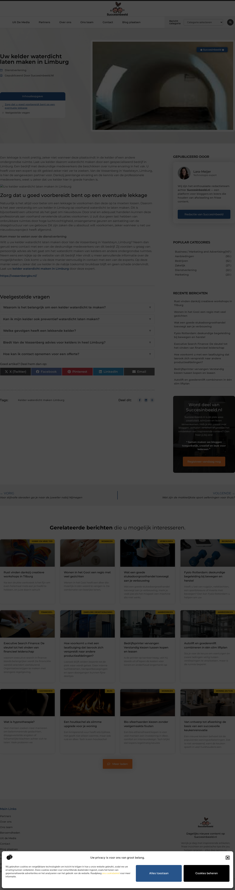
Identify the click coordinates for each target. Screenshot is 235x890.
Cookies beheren (206, 873)
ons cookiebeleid (111, 873)
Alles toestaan (159, 873)
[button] (227, 858)
